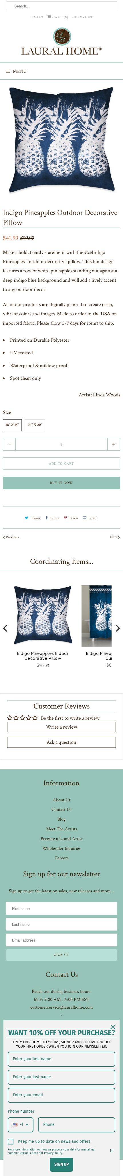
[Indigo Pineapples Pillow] (61, 140)
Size (7, 412)
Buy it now (61, 483)
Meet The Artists (61, 829)
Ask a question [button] (61, 742)
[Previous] (5, 628)
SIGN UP (61, 1164)
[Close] (113, 1027)
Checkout (82, 17)
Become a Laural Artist (62, 839)
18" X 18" (12, 425)
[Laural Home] (61, 43)
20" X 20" (35, 425)
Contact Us (61, 810)
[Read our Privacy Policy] (111, 1150)
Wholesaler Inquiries (61, 849)
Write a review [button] (61, 727)
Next (114, 537)
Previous (12, 537)
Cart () (59, 17)
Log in (36, 17)
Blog (61, 819)
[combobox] (20, 1124)
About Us (61, 800)
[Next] (117, 628)
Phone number (21, 1111)
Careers (62, 858)
